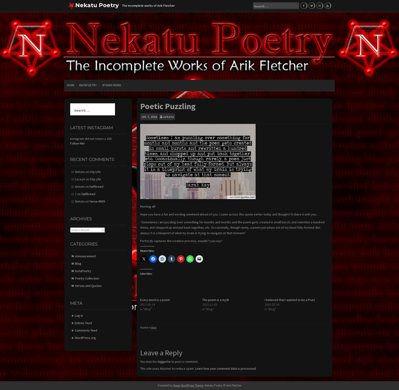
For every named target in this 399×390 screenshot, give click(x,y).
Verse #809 (97, 201)
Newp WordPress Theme (188, 385)
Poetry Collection (87, 278)
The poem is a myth (215, 300)
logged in (164, 361)
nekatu (168, 117)
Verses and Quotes (88, 286)
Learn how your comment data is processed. (226, 368)
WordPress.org (85, 338)
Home (71, 85)
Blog (153, 327)
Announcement (85, 256)
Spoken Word (111, 85)
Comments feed (86, 330)
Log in (79, 315)
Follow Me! (77, 143)
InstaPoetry (88, 85)
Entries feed (83, 323)
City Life (95, 172)
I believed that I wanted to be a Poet (290, 300)
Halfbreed (96, 186)
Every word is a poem (155, 300)
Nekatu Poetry (97, 5)
